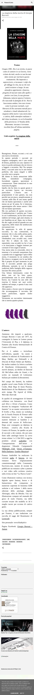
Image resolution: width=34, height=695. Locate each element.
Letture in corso (9, 600)
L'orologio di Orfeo (8, 602)
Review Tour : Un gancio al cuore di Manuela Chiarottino (15, 632)
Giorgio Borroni (7, 539)
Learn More (14, 693)
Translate (14, 570)
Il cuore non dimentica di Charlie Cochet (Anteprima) (14, 651)
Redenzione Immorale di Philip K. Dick (11, 669)
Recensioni (19, 541)
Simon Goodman (11, 605)
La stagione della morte (19, 539)
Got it (22, 693)
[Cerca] (32, 2)
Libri (28, 539)
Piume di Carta (8, 2)
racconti (5, 541)
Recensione (12, 541)
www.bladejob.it (20, 522)
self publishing (6, 544)
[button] (3, 20)
